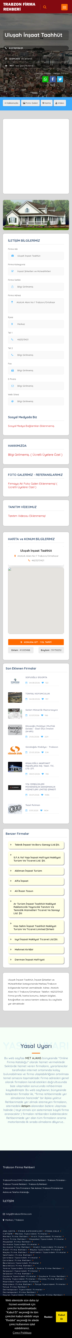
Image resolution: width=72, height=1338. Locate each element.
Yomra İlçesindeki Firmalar (18, 1268)
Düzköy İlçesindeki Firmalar (19, 1279)
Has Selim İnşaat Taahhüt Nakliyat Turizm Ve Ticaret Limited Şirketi (35, 927)
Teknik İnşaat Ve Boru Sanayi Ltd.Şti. (37, 844)
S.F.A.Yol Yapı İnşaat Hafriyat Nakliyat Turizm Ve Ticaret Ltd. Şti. (37, 859)
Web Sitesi (13, 394)
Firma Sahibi (14, 280)
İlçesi (10, 317)
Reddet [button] (48, 1317)
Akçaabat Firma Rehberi (17, 1242)
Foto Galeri (31, 103)
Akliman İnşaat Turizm (28, 870)
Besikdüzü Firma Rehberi (17, 1266)
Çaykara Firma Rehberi (52, 1276)
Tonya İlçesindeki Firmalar (50, 1284)
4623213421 (16, 48)
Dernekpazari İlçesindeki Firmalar (23, 1290)
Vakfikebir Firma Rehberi (17, 1255)
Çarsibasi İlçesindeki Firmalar (20, 1258)
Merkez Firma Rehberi (16, 1236)
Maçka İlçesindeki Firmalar (45, 1250)
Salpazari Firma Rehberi (17, 1274)
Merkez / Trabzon (14, 1220)
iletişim (25, 1106)
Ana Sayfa (9, 1231)
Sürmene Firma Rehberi (17, 1247)
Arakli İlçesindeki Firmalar (48, 1247)
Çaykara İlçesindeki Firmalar (19, 1276)
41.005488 (20, 650)
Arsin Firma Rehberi (15, 1239)
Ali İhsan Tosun (24, 891)
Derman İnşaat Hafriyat (30, 959)
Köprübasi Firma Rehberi (17, 1284)
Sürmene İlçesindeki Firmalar (20, 1244)
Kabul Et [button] (61, 1317)
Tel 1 (10, 332)
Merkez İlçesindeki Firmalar (31, 1234)
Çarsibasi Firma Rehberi (17, 1260)
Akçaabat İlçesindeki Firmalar (46, 1239)
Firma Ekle (52, 1231)
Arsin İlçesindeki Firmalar (46, 1236)
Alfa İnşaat (21, 880)
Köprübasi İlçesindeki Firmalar (21, 1282)
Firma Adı (13, 249)
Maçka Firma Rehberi (15, 1252)
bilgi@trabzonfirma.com (19, 1214)
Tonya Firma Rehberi (15, 1287)
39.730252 (51, 650)
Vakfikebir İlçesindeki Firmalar (48, 1252)
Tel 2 (10, 348)
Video (60, 103)
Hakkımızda (12, 103)
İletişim (8, 1234)
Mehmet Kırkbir (24, 949)
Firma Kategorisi (16, 264)
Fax (10, 363)
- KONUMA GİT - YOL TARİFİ (37, 642)
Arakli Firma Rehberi (15, 1250)
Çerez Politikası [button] (22, 1332)
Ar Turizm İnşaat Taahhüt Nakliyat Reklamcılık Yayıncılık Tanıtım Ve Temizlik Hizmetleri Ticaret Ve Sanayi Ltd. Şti (37, 908)
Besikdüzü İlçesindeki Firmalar (21, 1263)
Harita (47, 103)
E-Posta (12, 379)
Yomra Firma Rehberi (49, 1268)
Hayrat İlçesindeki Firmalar (19, 1295)
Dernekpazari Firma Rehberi (19, 1292)
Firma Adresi (14, 295)
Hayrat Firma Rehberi (50, 1295)
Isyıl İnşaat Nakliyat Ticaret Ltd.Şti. (36, 939)
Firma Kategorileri (30, 1231)
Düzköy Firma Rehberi (51, 1279)
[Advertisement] (36, 156)
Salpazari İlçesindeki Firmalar (20, 1271)
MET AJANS (33, 1058)
